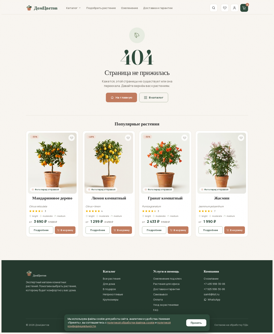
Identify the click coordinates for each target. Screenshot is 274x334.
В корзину (67, 230)
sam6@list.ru (211, 294)
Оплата (158, 299)
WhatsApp (214, 299)
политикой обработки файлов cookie (131, 322)
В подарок (109, 289)
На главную (124, 97)
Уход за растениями (166, 305)
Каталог (72, 8)
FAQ (155, 310)
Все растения (111, 278)
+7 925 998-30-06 (214, 289)
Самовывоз (160, 294)
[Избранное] (225, 8)
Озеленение (129, 8)
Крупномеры (110, 299)
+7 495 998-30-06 (214, 284)
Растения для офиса (166, 284)
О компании (211, 278)
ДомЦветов (46, 8)
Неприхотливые (113, 294)
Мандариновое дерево (52, 198)
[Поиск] (214, 8)
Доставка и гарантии (158, 8)
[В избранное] (71, 138)
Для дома (109, 284)
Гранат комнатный (165, 198)
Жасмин (221, 198)
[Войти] (234, 8)
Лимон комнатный (109, 198)
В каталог (156, 97)
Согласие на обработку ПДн (231, 325)
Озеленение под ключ (167, 278)
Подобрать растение (101, 8)
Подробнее (41, 230)
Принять (196, 322)
